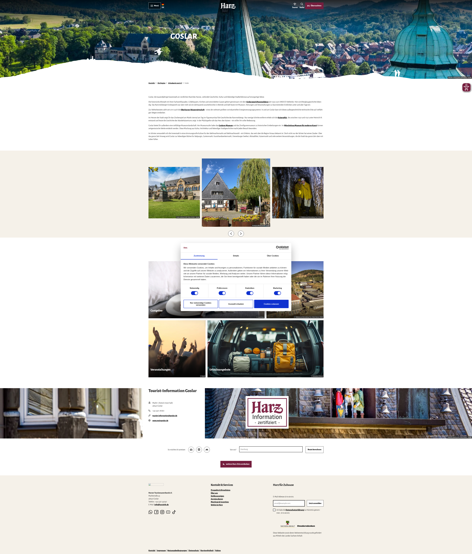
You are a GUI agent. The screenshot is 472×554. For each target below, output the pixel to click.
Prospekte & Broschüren (220, 490)
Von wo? (233, 450)
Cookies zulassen (271, 304)
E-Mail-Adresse (283, 497)
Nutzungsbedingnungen (177, 551)
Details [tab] (236, 256)
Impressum (161, 551)
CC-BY (469, 77)
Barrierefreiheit (207, 551)
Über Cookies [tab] (273, 256)
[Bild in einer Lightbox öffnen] (267, 412)
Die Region (161, 83)
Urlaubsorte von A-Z (175, 83)
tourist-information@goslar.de (164, 416)
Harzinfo (151, 83)
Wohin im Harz (217, 505)
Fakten (218, 551)
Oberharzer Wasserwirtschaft (193, 110)
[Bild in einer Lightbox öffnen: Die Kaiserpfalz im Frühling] (174, 192)
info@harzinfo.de (161, 505)
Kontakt (151, 551)
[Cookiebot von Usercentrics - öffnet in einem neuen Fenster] (278, 248)
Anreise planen (217, 499)
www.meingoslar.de (160, 421)
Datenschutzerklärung (295, 510)
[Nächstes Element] (241, 234)
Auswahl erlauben (236, 304)
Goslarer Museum (226, 125)
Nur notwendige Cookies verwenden (200, 304)
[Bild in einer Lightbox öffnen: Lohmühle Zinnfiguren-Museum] (236, 192)
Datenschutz (194, 551)
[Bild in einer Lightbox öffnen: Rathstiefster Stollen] (298, 192)
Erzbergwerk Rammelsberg (257, 102)
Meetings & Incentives (220, 502)
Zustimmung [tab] (199, 256)
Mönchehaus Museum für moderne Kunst (300, 125)
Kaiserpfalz (282, 118)
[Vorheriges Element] (231, 234)
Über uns (214, 493)
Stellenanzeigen (217, 496)
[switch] (222, 293)
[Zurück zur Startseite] (228, 6)
